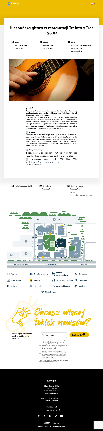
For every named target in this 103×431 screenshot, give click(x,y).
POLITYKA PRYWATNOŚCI (51, 410)
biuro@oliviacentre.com (51, 398)
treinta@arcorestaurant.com (45, 162)
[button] (87, 3)
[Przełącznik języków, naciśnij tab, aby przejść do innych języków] (92, 3)
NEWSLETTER (51, 407)
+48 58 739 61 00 (51, 400)
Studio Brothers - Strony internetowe (51, 426)
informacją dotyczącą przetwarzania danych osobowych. (53, 360)
